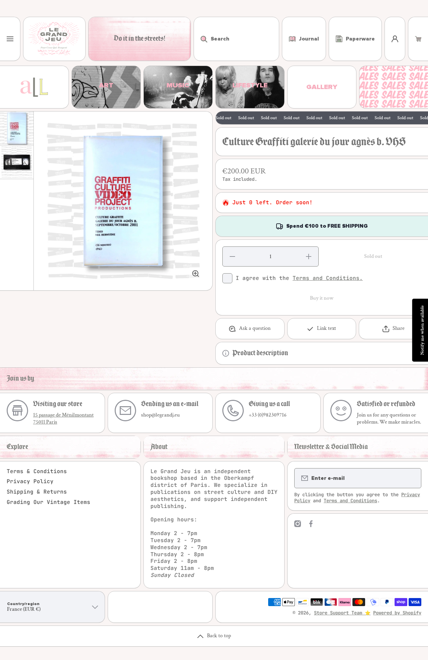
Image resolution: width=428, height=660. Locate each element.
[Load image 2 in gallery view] (16, 162)
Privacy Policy (30, 481)
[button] (418, 39)
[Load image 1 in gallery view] (16, 128)
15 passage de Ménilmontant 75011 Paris (63, 419)
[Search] (200, 39)
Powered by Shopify (397, 613)
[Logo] (54, 39)
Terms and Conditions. (328, 278)
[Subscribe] (412, 478)
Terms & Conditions (37, 471)
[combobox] (236, 39)
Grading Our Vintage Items (48, 502)
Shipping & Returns (37, 491)
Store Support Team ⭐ (342, 613)
